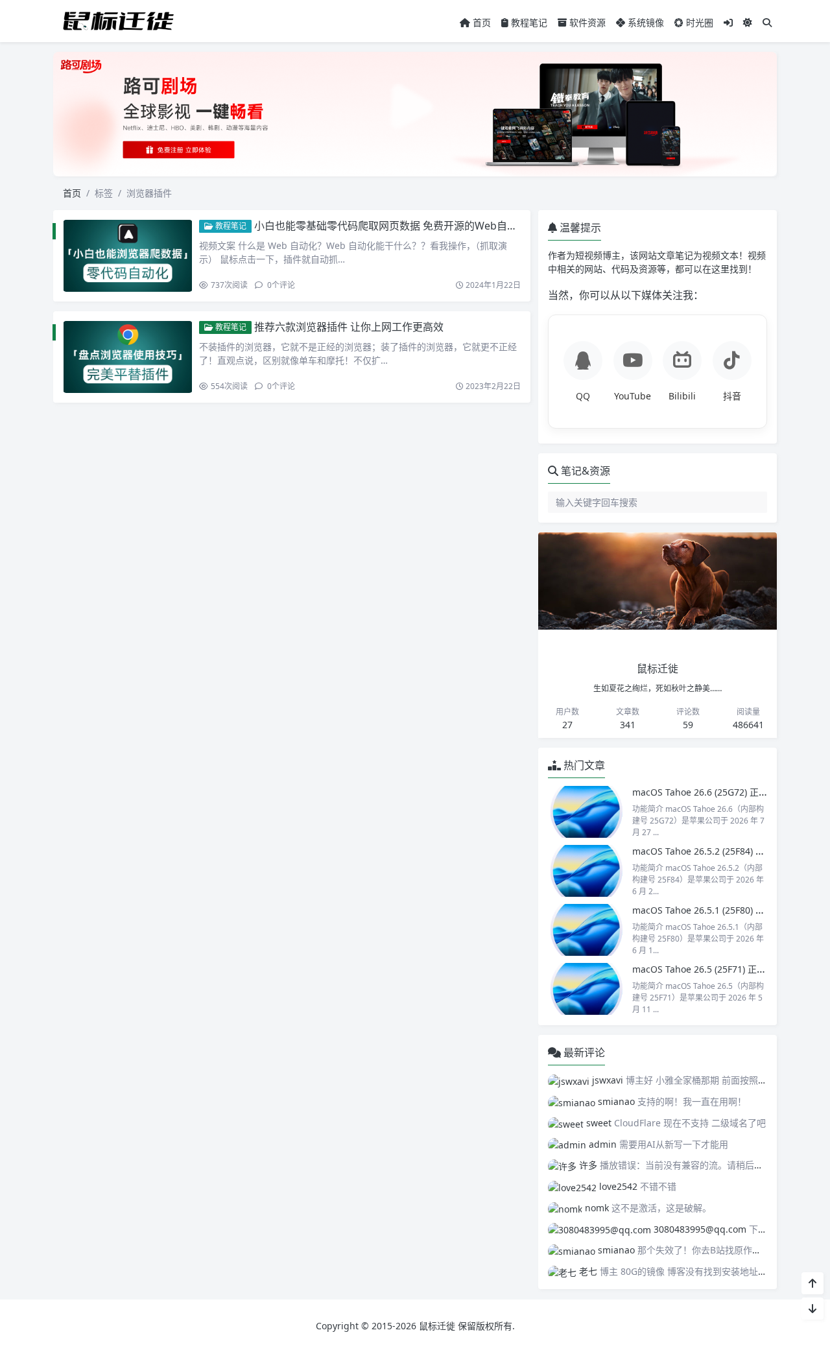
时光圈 (698, 22)
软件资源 (586, 22)
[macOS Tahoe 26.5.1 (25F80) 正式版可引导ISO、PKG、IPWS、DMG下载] (587, 930)
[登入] (728, 22)
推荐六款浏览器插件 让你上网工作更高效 (349, 327)
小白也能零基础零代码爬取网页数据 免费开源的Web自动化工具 (401, 226)
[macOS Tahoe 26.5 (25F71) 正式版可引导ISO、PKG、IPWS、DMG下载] (587, 989)
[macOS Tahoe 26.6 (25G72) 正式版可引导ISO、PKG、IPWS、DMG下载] (587, 812)
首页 (480, 22)
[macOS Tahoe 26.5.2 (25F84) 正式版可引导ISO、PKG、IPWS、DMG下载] (587, 871)
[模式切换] (747, 22)
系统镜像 (644, 22)
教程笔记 (527, 22)
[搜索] (767, 22)
